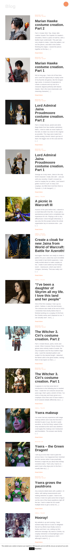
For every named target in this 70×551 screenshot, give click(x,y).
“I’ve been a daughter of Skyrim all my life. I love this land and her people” (49, 292)
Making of (39, 15)
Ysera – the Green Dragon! (49, 448)
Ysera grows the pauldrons (48, 484)
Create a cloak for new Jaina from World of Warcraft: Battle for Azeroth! (49, 245)
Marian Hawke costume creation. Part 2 (49, 24)
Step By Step (40, 16)
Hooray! (41, 517)
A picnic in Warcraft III (44, 203)
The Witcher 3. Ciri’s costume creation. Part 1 (47, 377)
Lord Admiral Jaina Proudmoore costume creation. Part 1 (49, 162)
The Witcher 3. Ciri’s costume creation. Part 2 (47, 335)
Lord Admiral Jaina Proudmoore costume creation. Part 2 (49, 113)
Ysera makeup (46, 413)
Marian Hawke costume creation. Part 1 (49, 66)
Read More (39, 53)
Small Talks (40, 196)
